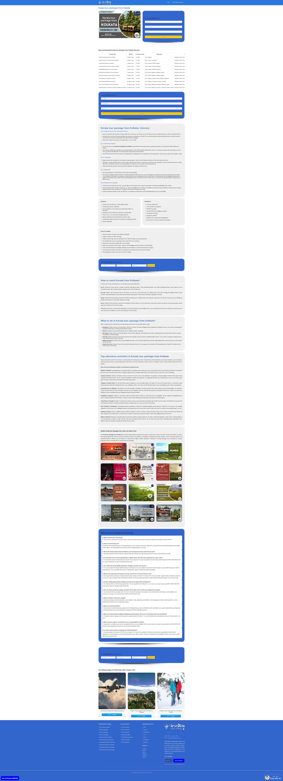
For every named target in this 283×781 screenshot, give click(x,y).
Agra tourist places (125, 727)
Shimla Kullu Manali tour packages (106, 744)
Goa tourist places (125, 732)
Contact (145, 729)
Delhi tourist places (125, 729)
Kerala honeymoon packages (105, 737)
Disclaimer (145, 742)
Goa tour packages (103, 732)
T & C (144, 734)
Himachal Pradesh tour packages (106, 739)
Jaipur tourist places (125, 739)
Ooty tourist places (125, 742)
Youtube (144, 756)
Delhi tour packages (103, 729)
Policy (144, 737)
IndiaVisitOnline (140, 772)
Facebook (144, 748)
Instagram (144, 754)
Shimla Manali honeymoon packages (107, 742)
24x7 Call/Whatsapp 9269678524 (10, 778)
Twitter (143, 750)
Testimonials (146, 739)
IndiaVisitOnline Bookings (177, 2)
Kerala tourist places (125, 734)
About (144, 727)
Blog (168, 2)
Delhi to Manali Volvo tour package (106, 747)
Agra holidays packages (104, 727)
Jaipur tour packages (103, 734)
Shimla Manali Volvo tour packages (106, 749)
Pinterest (144, 752)
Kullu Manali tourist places (127, 737)
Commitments (146, 732)
